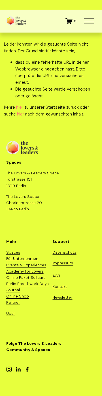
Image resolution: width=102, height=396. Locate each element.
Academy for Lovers (25, 271)
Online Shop (17, 296)
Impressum (62, 263)
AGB (56, 275)
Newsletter (62, 297)
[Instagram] (9, 369)
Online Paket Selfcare (26, 277)
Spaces (13, 252)
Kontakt (59, 286)
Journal (13, 289)
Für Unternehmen (22, 258)
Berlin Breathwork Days (27, 283)
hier (19, 107)
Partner (13, 302)
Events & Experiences (26, 264)
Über (10, 313)
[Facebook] (27, 369)
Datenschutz (64, 252)
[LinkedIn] (18, 369)
